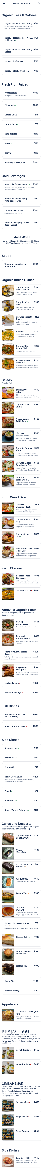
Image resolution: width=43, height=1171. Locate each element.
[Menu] (4, 3)
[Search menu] (39, 3)
